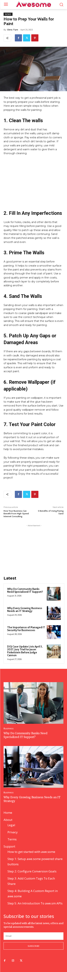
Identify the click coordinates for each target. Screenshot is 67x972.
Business (9, 728)
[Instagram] (13, 961)
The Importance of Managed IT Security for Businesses (26, 629)
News (8, 14)
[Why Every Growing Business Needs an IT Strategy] (54, 613)
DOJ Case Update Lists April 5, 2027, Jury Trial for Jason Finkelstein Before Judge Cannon (25, 651)
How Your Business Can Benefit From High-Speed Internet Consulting (16, 513)
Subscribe (33, 946)
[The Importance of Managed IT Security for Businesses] (54, 632)
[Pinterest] (34, 37)
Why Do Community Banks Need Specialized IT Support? (25, 590)
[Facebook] (18, 37)
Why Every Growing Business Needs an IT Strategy (24, 610)
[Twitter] (26, 37)
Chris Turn (12, 29)
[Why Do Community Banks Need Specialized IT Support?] (54, 594)
